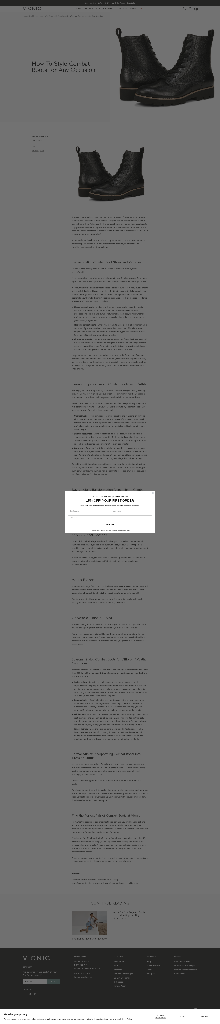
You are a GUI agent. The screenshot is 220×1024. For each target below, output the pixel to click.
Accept (182, 1016)
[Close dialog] (152, 493)
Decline (204, 1016)
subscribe (110, 524)
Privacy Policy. (126, 1019)
